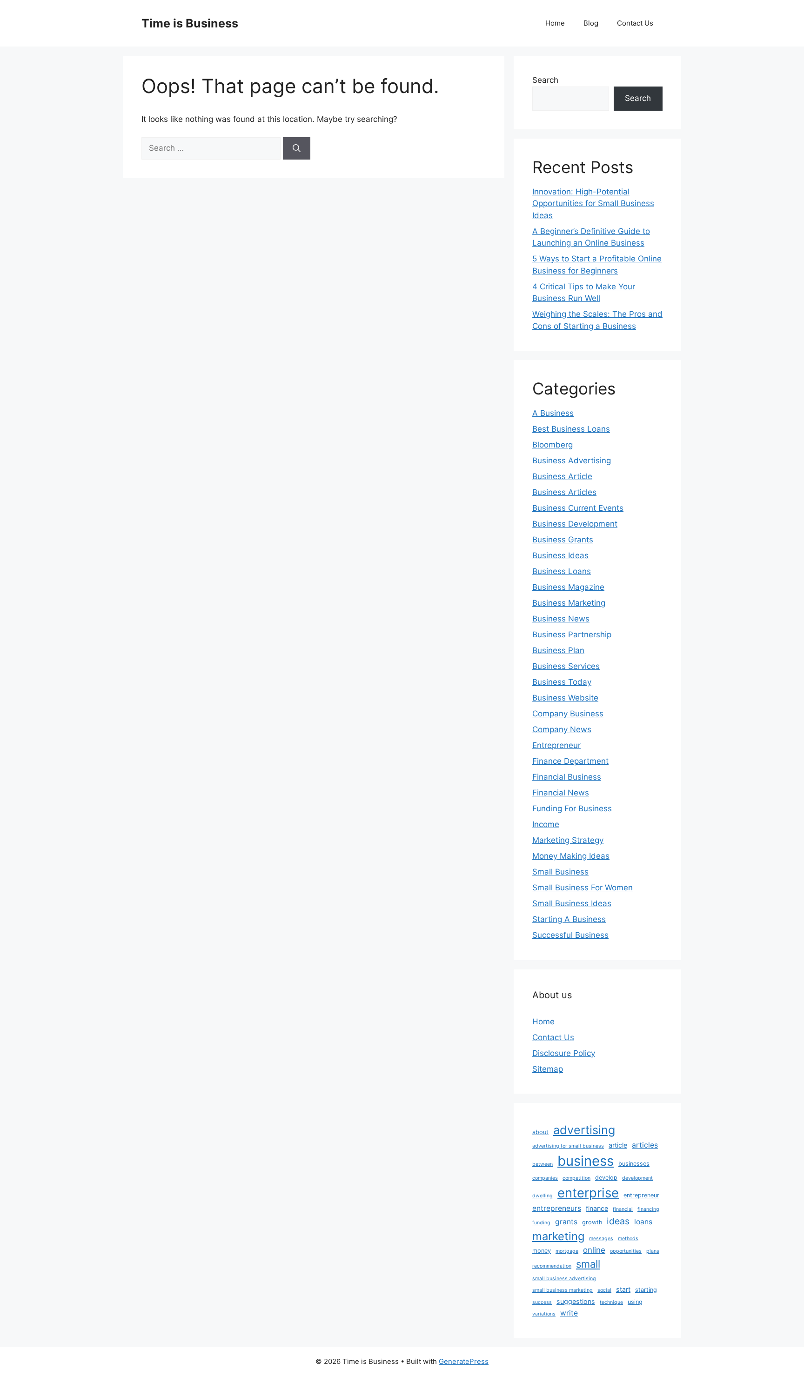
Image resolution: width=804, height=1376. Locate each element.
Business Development (574, 523)
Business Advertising (571, 460)
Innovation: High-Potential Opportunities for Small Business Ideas (593, 203)
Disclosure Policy (563, 1053)
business (585, 1161)
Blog (590, 23)
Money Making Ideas (571, 856)
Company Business (567, 713)
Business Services (566, 666)
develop (606, 1177)
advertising (584, 1130)
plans (652, 1251)
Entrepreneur (556, 745)
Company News (561, 729)
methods (628, 1239)
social (604, 1290)
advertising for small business (568, 1146)
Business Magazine (568, 587)
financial (623, 1209)
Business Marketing (568, 603)
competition (576, 1178)
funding (541, 1223)
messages (601, 1239)
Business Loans (561, 571)
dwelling (542, 1196)
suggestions (575, 1301)
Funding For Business (572, 808)
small (588, 1264)
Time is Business (189, 23)
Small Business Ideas (571, 903)
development (637, 1178)
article (618, 1145)
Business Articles (564, 492)
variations (544, 1314)
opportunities (626, 1251)
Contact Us (635, 23)
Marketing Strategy (567, 840)
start (623, 1289)
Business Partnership (571, 634)
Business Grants (562, 539)
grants (566, 1221)
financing (648, 1209)
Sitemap (547, 1069)
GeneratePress (464, 1361)
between (542, 1164)
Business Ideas (560, 555)
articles (645, 1145)
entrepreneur (641, 1195)
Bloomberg (552, 444)
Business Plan (558, 650)
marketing (558, 1236)
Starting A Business (569, 919)
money (541, 1250)
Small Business (560, 871)
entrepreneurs (556, 1208)
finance (597, 1208)
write (569, 1313)
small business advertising (564, 1279)
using (635, 1301)
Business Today (561, 682)
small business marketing (562, 1290)
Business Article (562, 476)
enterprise (588, 1193)
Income (545, 824)
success (542, 1302)
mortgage (567, 1251)
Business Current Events (577, 508)
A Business (553, 413)
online (594, 1250)
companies (545, 1178)
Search (545, 80)
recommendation (551, 1266)
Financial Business (566, 777)
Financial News (560, 792)
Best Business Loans (571, 429)
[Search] (296, 148)
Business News (561, 618)
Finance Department (570, 761)
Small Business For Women (582, 887)
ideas (618, 1221)
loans (643, 1221)
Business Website (565, 697)
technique (611, 1302)
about (540, 1132)
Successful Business (570, 935)
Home (555, 23)
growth (592, 1222)
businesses (634, 1163)
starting (646, 1289)
